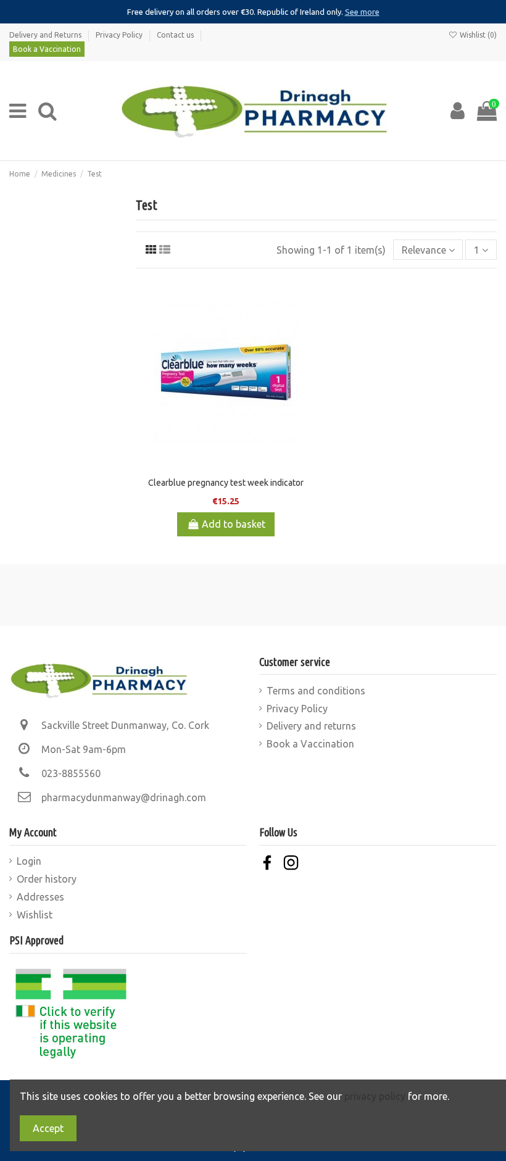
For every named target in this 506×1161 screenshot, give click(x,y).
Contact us (176, 35)
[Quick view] (305, 350)
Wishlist (34, 914)
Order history (47, 878)
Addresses (40, 896)
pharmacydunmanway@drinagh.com (123, 797)
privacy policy (374, 1096)
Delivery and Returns (46, 35)
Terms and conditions (316, 690)
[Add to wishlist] (305, 299)
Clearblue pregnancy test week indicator (226, 483)
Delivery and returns (311, 725)
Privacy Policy (120, 35)
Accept (48, 1128)
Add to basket (233, 524)
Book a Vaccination (47, 49)
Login (29, 861)
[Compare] (305, 325)
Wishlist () (477, 35)
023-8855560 (71, 773)
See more (362, 11)
